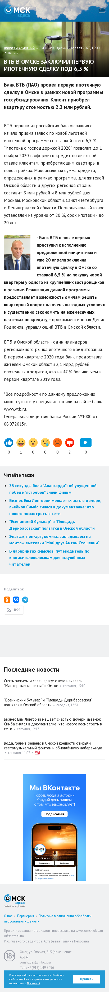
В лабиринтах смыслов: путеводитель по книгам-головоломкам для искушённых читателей (49, 557)
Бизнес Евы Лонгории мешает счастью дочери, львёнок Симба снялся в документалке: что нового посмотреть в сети (55, 507)
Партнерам (25, 916)
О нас (8, 916)
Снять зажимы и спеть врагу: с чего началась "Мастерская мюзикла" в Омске (43, 683)
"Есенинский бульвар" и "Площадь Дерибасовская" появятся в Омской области (48, 702)
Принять (86, 979)
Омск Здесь (17, 11)
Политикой (33, 983)
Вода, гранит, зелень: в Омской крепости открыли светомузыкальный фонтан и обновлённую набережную (53, 745)
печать (13, 52)
